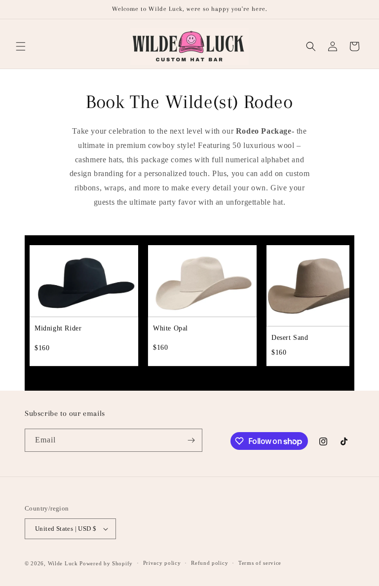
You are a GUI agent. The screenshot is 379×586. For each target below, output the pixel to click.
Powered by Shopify (106, 563)
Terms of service (259, 563)
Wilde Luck (63, 563)
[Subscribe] (191, 440)
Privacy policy (162, 563)
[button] (21, 46)
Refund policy (209, 563)
